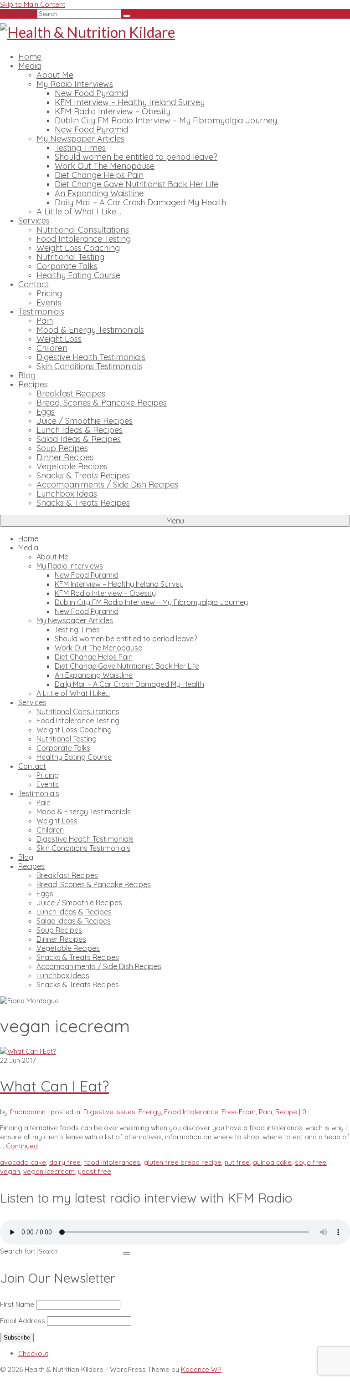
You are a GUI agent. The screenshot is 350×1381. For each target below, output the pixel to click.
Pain (265, 1111)
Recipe (286, 1111)
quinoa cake (272, 1162)
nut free (237, 1162)
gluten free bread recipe (182, 1162)
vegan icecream (49, 1171)
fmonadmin (28, 1111)
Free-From (238, 1111)
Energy (150, 1111)
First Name (17, 1304)
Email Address (22, 1320)
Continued (22, 1146)
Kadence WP (201, 1369)
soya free (310, 1162)
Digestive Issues (109, 1111)
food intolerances (112, 1162)
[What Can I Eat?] (28, 1051)
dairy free (65, 1162)
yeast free (94, 1171)
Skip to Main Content (32, 4)
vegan (10, 1171)
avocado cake (23, 1162)
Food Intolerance (191, 1111)
